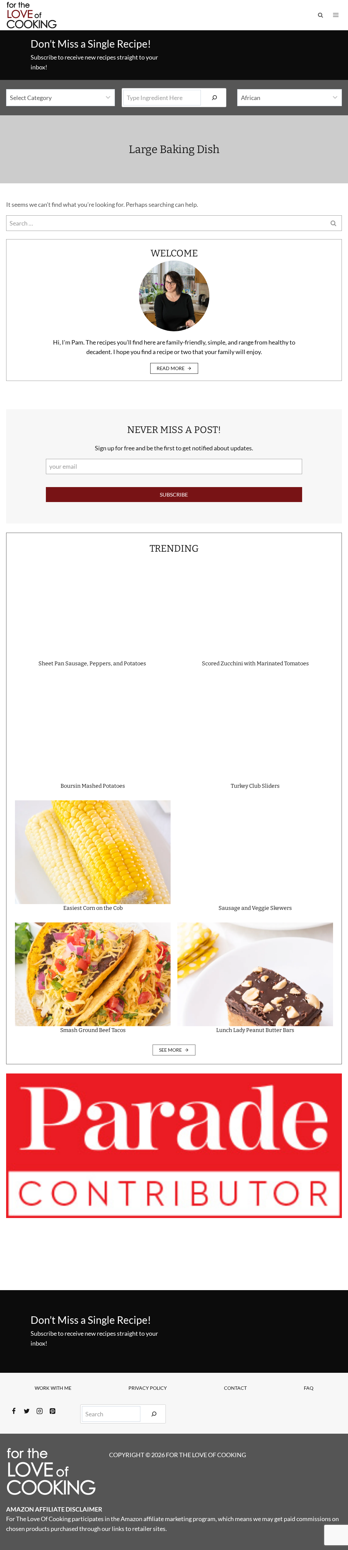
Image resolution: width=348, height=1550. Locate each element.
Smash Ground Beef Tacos (93, 1030)
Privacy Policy (147, 1388)
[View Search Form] (320, 15)
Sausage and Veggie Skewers (255, 908)
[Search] (214, 97)
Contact (235, 1388)
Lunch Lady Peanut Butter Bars (255, 1030)
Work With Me (53, 1388)
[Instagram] (39, 1410)
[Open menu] (335, 15)
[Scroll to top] (330, 1522)
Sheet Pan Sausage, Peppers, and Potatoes (92, 663)
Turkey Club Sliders (255, 786)
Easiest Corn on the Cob (93, 908)
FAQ (308, 1388)
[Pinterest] (52, 1410)
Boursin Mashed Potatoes (92, 786)
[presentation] (93, 608)
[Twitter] (26, 1410)
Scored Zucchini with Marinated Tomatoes (255, 663)
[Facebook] (13, 1410)
